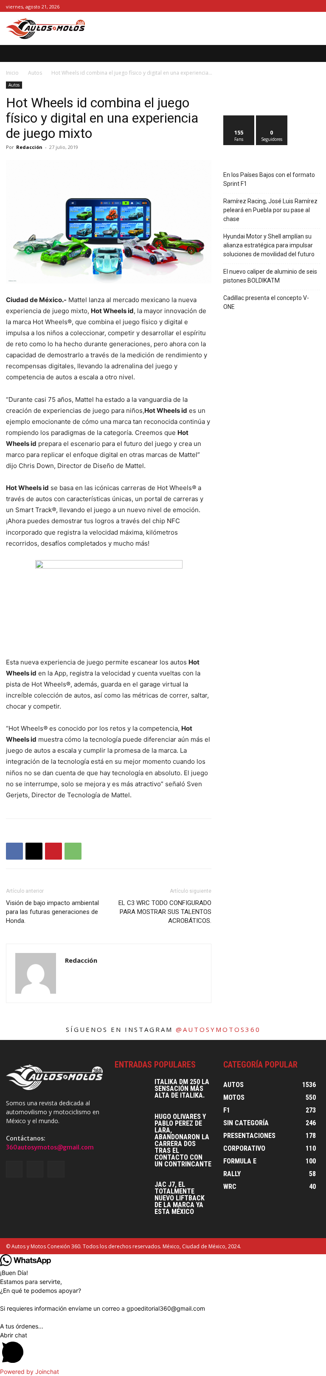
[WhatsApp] (73, 851)
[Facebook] (296, 6)
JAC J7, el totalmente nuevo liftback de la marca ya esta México (180, 1198)
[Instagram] (305, 6)
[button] (313, 53)
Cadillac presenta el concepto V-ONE (266, 302)
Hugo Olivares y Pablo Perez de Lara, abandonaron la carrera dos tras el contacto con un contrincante (183, 1140)
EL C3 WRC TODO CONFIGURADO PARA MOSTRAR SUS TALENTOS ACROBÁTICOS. (164, 912)
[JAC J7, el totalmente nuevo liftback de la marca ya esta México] (132, 1193)
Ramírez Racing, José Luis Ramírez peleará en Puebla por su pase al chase (270, 210)
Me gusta (239, 118)
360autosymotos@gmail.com (50, 1147)
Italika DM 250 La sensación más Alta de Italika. (182, 1088)
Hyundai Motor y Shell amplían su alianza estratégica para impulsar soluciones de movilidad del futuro (269, 245)
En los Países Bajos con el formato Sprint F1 (269, 179)
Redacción (29, 147)
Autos (35, 72)
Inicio (12, 72)
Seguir (272, 118)
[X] (315, 6)
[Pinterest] (53, 851)
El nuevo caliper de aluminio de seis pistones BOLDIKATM (270, 276)
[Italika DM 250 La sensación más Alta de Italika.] (132, 1090)
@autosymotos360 (218, 1029)
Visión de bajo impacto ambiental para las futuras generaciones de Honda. (52, 912)
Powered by (29, 1371)
